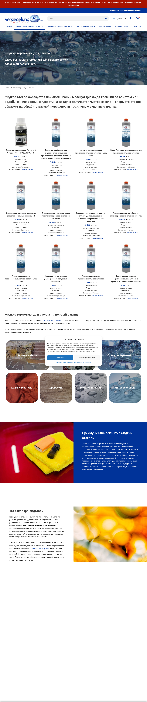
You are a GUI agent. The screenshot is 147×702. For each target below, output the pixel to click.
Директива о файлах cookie (64, 362)
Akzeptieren (60, 358)
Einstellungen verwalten (87, 358)
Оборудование (105, 26)
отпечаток (88, 362)
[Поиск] (106, 18)
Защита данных (79, 362)
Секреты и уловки (122, 26)
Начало (9, 26)
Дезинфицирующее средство (58, 26)
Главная (7, 88)
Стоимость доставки (27, 170)
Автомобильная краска (39, 548)
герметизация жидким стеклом (28, 26)
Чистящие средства (85, 26)
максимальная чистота (53, 320)
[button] (119, 18)
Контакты (137, 26)
